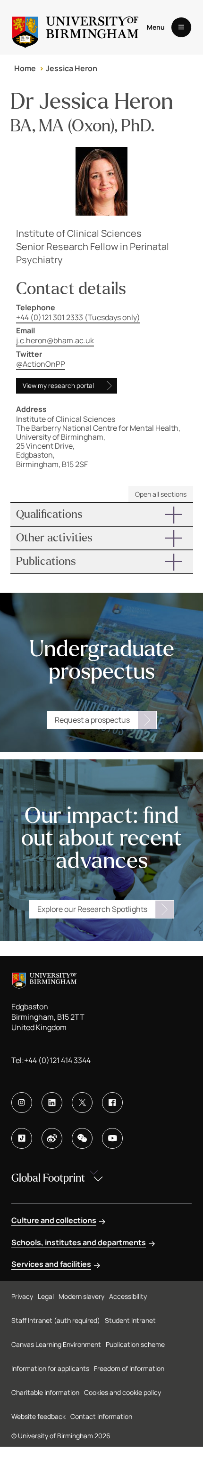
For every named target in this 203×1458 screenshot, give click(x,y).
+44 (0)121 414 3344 (57, 1060)
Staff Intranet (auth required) (55, 1320)
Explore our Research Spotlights (92, 909)
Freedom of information (129, 1368)
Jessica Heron (71, 68)
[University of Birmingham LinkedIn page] (52, 1102)
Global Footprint (48, 1178)
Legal (46, 1296)
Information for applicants (50, 1368)
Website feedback (38, 1416)
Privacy (22, 1296)
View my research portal (58, 385)
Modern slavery (81, 1296)
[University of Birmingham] (75, 27)
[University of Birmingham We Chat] (82, 1138)
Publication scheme (135, 1344)
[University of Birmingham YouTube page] (112, 1138)
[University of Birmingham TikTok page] (21, 1138)
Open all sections (160, 494)
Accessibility (128, 1296)
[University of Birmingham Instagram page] (21, 1102)
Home (25, 68)
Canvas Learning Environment (56, 1344)
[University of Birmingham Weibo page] (52, 1138)
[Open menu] (181, 27)
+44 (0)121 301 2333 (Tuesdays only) (78, 317)
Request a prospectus (92, 720)
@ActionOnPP (40, 364)
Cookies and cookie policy (122, 1392)
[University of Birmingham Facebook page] (112, 1102)
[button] (101, 514)
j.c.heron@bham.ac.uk (55, 340)
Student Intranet (130, 1320)
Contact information (101, 1416)
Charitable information (45, 1392)
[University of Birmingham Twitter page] (82, 1102)
